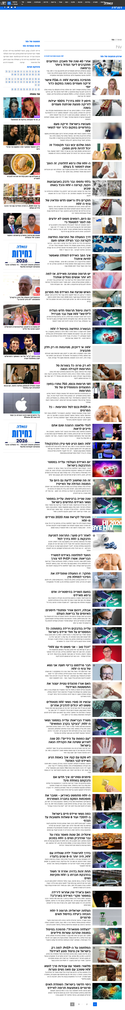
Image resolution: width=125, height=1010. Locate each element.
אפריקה (6, 56)
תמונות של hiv (33, 42)
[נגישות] (3, 3)
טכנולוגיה (37, 2)
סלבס (73, 2)
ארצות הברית (35, 56)
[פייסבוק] (4, 7)
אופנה (29, 2)
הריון (21, 59)
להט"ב (32, 51)
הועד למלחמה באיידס (32, 59)
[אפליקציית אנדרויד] (15, 7)
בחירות (87, 2)
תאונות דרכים (8, 62)
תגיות (119, 40)
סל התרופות (35, 62)
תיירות (46, 2)
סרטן (21, 54)
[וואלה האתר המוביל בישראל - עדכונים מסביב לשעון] (108, 3)
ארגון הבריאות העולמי (11, 54)
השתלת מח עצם (13, 59)
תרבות (80, 2)
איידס (38, 51)
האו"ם (5, 51)
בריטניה (26, 54)
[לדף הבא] (72, 1004)
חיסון (5, 59)
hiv (113, 40)
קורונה (22, 62)
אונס (11, 56)
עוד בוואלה (35, 94)
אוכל (60, 2)
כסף (66, 2)
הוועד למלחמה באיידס (17, 51)
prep (28, 51)
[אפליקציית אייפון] (11, 7)
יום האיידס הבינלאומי (21, 56)
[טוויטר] (8, 7)
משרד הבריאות (34, 54)
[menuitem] (94, 3)
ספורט (95, 2)
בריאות (53, 2)
